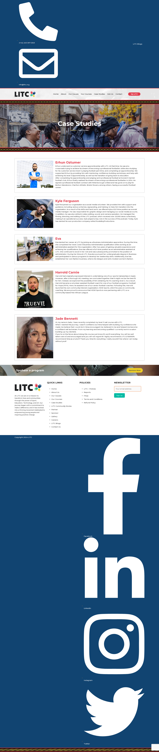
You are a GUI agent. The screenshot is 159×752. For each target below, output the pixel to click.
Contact (119, 94)
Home (56, 94)
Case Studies (99, 94)
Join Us (110, 94)
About (63, 94)
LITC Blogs (137, 44)
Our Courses (86, 94)
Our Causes (74, 94)
